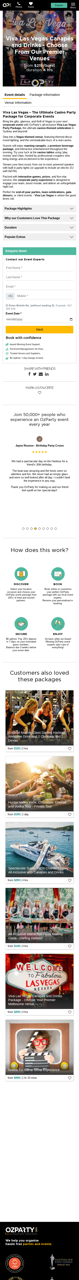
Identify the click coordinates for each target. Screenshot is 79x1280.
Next (39, 329)
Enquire (59, 5)
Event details (15, 95)
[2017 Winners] (15, 1263)
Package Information (45, 95)
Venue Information (18, 103)
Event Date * (13, 313)
